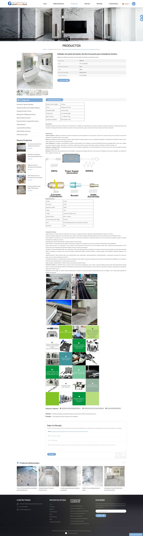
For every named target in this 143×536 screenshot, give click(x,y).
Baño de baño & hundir (24, 118)
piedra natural (21, 124)
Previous (122, 462)
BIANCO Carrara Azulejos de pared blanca (69, 489)
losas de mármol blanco (24, 128)
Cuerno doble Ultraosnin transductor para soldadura (65, 416)
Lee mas (30, 148)
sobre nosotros (58, 4)
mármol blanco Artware (24, 131)
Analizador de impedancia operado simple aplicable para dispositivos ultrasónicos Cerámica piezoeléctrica (35, 155)
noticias (99, 4)
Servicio (87, 4)
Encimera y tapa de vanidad (25, 104)
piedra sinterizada (22, 134)
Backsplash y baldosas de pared (26, 114)
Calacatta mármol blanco (76, 506)
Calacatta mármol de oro (76, 508)
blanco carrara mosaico (76, 516)
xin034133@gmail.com (25, 509)
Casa (45, 4)
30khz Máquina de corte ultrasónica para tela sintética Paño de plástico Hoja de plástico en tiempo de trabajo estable (35, 177)
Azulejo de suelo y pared (24, 111)
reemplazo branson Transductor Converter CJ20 (24, 489)
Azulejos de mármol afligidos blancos (71, 408)
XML (51, 519)
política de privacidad (55, 521)
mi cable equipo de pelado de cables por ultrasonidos (48, 489)
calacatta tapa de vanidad (77, 521)
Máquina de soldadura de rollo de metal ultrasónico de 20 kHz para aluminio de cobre (74, 414)
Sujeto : (68, 431)
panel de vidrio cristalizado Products (28, 121)
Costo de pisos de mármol (114, 408)
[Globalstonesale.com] (17, 3)
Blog (51, 514)
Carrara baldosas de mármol (77, 513)
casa (51, 504)
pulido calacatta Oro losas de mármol (94, 408)
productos (52, 506)
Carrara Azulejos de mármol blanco (79, 518)
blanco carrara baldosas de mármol (79, 511)
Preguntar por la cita (66, 107)
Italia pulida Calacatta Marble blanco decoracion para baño (91, 489)
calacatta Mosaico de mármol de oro (79, 523)
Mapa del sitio (53, 516)
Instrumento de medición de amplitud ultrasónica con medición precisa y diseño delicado (34, 145)
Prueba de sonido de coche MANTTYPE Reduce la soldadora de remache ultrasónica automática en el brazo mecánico (34, 187)
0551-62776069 (23, 506)
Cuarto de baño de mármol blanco (112, 488)
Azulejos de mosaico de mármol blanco (28, 108)
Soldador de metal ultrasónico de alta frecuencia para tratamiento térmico (70, 431)
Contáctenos (113, 4)
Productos (74, 4)
